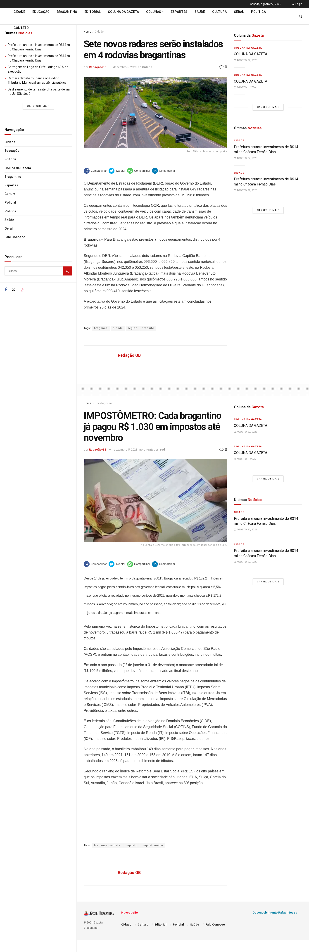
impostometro (153, 845)
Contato (21, 28)
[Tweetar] (117, 171)
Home (87, 403)
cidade (118, 328)
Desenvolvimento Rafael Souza (275, 912)
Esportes (11, 185)
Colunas (153, 12)
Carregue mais (38, 106)
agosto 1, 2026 (246, 87)
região (132, 328)
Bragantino (13, 176)
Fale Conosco (15, 237)
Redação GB (98, 67)
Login (298, 4)
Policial (10, 202)
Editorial (11, 159)
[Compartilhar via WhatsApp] (138, 171)
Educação (12, 150)
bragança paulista (107, 845)
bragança (101, 328)
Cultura (10, 194)
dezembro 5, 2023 (125, 67)
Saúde (9, 220)
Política (10, 211)
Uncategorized (104, 403)
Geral (9, 228)
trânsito (148, 328)
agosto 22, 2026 (246, 60)
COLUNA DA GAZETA (250, 54)
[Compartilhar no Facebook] (95, 171)
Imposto (131, 845)
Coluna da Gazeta (18, 168)
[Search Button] (67, 270)
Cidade (10, 142)
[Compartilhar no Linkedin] (163, 171)
